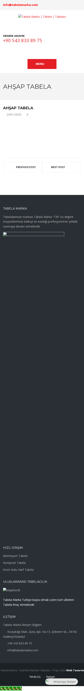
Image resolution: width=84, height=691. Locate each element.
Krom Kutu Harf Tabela (18, 570)
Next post (58, 167)
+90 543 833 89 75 (22, 40)
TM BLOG (35, 677)
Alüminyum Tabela (15, 556)
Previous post (26, 167)
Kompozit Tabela (14, 563)
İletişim (50, 677)
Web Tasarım (75, 670)
